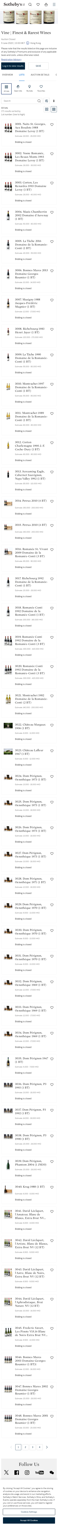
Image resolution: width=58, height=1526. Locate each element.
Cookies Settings (29, 1512)
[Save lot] (52, 124)
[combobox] (18, 101)
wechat (52, 1472)
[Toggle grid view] (47, 109)
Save (38, 66)
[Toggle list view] (54, 109)
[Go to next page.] (47, 1447)
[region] (29, 1503)
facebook (16, 1472)
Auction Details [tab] (40, 75)
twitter (6, 1472)
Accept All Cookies (29, 1520)
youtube (39, 1472)
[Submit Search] (30, 4)
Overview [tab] (7, 75)
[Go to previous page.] (11, 1447)
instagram (27, 1472)
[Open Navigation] (54, 4)
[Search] (39, 101)
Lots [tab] (22, 75)
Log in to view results (13, 66)
